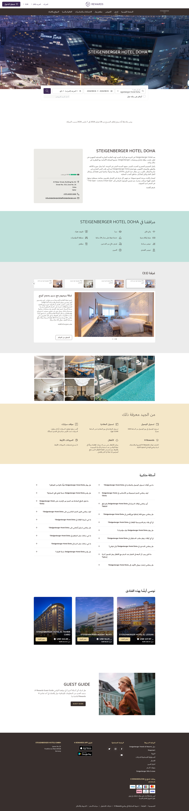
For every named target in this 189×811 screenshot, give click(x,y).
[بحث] (47, 91)
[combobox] (130, 91)
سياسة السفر (93, 806)
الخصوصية (151, 806)
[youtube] (121, 755)
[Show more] (98, 359)
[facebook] (121, 749)
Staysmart (151, 750)
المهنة (153, 753)
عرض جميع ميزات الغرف (65, 324)
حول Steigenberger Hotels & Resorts (142, 746)
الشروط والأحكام (81, 806)
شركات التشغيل (106, 806)
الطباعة (143, 806)
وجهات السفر (151, 767)
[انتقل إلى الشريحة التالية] (34, 283)
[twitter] (109, 749)
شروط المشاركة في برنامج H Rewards (126, 806)
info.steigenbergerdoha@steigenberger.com (61, 198)
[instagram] (115, 749)
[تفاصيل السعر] (138, 639)
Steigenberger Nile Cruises (145, 771)
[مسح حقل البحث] (118, 91)
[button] (124, 378)
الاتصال (153, 760)
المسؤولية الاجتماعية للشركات (145, 757)
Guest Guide (78, 703)
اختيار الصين (151, 764)
